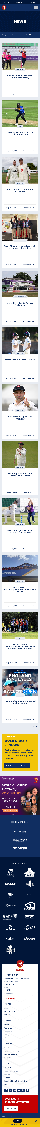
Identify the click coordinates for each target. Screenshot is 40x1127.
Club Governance (11, 1071)
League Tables (10, 1011)
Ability (6, 1034)
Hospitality (8, 1058)
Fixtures (7, 1008)
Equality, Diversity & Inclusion (15, 1081)
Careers (7, 1078)
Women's (8, 1028)
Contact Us (8, 994)
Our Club (7, 1068)
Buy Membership (10, 1054)
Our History (8, 1074)
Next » (35, 727)
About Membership (11, 1051)
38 (10, 727)
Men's (6, 1025)
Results (7, 1015)
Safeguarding (9, 1084)
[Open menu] (36, 7)
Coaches (7, 1038)
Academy (8, 1031)
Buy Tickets (8, 1048)
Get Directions (10, 998)
